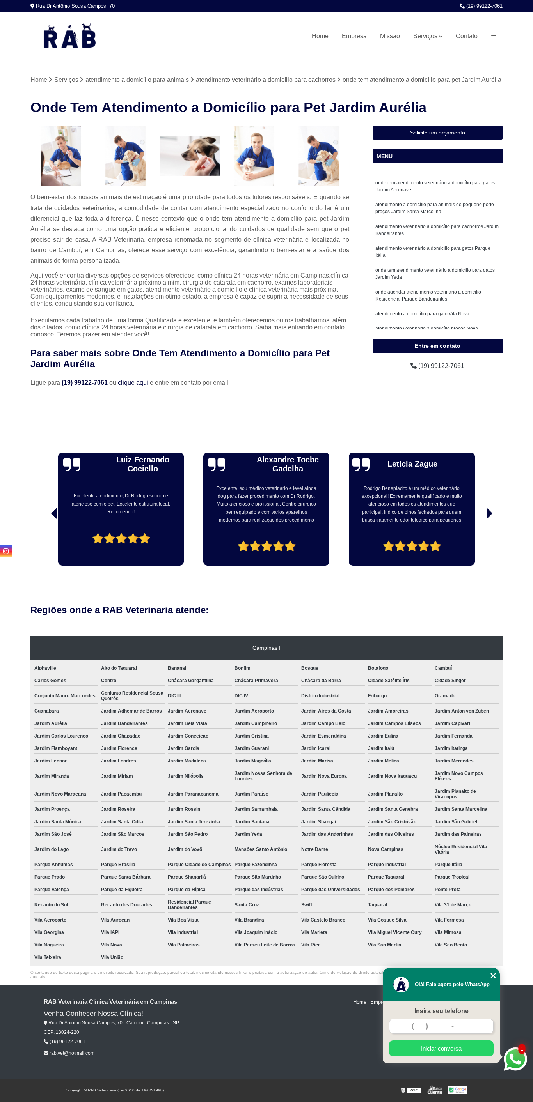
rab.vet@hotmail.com (71, 1053)
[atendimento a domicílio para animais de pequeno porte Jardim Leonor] (190, 156)
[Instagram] (6, 551)
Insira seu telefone (441, 1011)
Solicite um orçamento (437, 132)
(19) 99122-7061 (484, 6)
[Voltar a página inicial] (69, 36)
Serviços (425, 36)
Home (320, 36)
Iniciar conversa (441, 1048)
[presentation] (43, 543)
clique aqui (133, 382)
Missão (390, 36)
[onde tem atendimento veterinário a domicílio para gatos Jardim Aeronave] (318, 156)
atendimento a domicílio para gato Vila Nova (422, 314)
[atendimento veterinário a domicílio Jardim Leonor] (60, 156)
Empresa (354, 36)
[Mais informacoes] (494, 36)
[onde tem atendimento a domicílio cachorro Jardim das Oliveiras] (125, 156)
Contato (467, 36)
